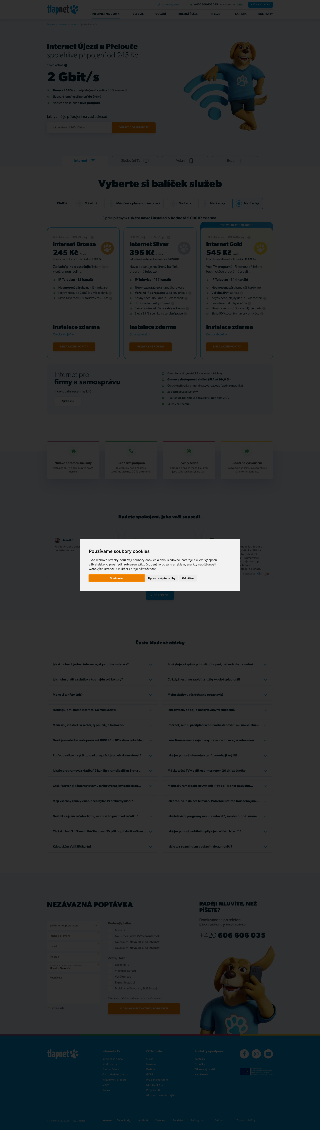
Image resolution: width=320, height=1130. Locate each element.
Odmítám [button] (188, 578)
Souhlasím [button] (117, 578)
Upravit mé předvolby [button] (161, 578)
